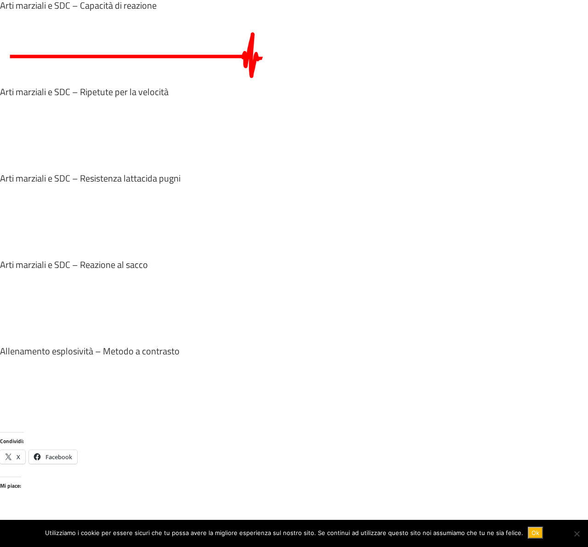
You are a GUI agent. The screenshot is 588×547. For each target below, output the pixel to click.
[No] (576, 533)
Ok (535, 532)
